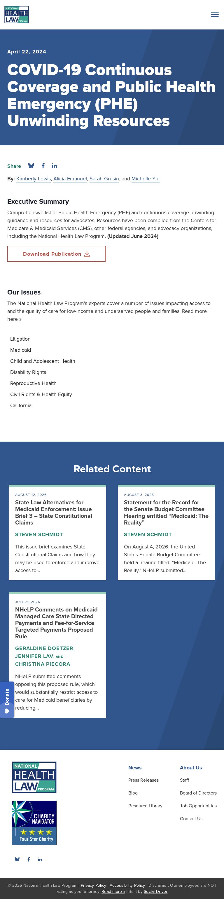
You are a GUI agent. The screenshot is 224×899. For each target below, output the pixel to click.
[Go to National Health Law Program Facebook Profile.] (28, 859)
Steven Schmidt (39, 534)
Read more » (113, 891)
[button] (214, 14)
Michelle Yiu (146, 178)
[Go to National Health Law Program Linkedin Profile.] (40, 859)
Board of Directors (198, 793)
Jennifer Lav (34, 656)
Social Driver (155, 891)
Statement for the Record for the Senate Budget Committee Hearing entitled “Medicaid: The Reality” (166, 512)
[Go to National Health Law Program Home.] (16, 14)
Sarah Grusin (104, 178)
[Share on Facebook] (43, 166)
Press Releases (143, 780)
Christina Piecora (42, 664)
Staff (184, 780)
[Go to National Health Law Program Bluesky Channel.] (17, 859)
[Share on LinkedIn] (54, 166)
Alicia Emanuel (70, 178)
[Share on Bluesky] (31, 166)
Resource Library (145, 806)
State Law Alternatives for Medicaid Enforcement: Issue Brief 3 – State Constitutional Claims (53, 512)
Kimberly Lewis (33, 178)
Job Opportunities (198, 806)
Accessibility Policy (127, 885)
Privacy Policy (93, 885)
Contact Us (191, 819)
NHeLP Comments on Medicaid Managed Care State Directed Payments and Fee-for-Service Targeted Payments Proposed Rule (56, 623)
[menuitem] (112, 338)
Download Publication (52, 254)
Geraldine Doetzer (44, 648)
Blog (133, 793)
